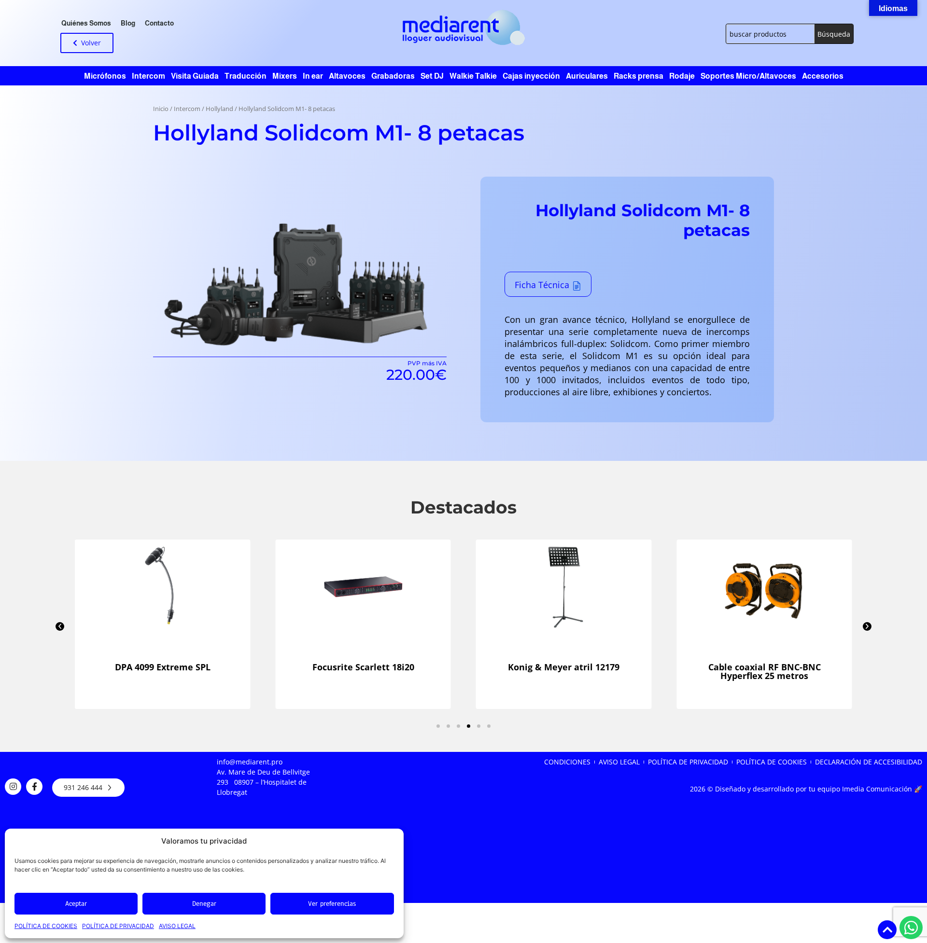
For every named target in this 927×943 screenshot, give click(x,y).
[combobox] (770, 33)
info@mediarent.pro (249, 761)
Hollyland (219, 109)
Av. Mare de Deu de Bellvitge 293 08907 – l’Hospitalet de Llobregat (263, 782)
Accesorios (822, 76)
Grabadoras (393, 76)
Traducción (246, 76)
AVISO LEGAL (177, 925)
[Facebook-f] (34, 786)
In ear (313, 76)
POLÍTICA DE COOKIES (45, 925)
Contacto (159, 23)
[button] (60, 626)
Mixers (284, 76)
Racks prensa (638, 76)
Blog (128, 23)
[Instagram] (13, 786)
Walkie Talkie (473, 76)
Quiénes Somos (86, 23)
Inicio (161, 109)
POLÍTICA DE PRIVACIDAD (118, 925)
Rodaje (682, 76)
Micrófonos (105, 76)
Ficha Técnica (542, 285)
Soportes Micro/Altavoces (748, 76)
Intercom (148, 76)
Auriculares (587, 76)
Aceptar (76, 903)
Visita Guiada (195, 76)
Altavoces (347, 76)
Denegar (204, 903)
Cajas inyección (531, 76)
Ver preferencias (332, 903)
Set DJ (432, 76)
